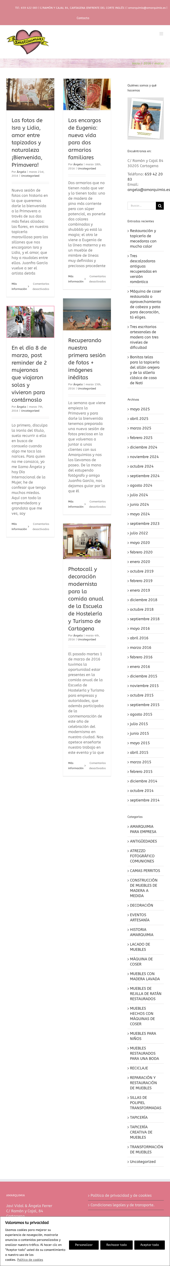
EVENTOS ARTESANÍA (139, 917)
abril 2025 (139, 418)
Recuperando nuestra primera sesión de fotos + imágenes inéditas (87, 328)
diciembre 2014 (143, 781)
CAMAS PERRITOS (145, 870)
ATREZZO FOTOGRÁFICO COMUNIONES (142, 856)
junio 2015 (139, 733)
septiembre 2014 (145, 800)
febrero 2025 (141, 437)
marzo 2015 (140, 762)
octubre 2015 (142, 695)
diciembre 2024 (143, 447)
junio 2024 (139, 504)
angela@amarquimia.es (149, 189)
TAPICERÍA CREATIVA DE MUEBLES (141, 1132)
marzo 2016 (140, 647)
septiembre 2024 (145, 476)
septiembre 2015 (145, 705)
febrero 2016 (141, 657)
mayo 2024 (140, 514)
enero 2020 (140, 561)
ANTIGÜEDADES (143, 841)
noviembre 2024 (144, 457)
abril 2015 (139, 752)
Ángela (21, 171)
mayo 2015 (140, 743)
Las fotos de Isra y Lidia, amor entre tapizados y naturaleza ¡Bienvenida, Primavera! (30, 101)
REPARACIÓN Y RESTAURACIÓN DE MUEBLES (143, 1082)
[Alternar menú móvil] (161, 34)
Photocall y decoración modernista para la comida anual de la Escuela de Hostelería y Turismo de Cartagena (87, 544)
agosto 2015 (141, 714)
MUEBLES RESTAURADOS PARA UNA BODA (144, 1053)
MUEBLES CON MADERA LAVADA (145, 976)
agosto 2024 (141, 485)
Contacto (83, 18)
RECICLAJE (139, 1068)
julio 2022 (139, 533)
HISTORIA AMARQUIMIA (141, 932)
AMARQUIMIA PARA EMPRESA (143, 829)
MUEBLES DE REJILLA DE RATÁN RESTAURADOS (146, 993)
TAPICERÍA (139, 1117)
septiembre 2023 (145, 523)
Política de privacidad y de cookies (121, 1195)
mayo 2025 (140, 409)
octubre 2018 (142, 609)
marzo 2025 (140, 428)
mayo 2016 (140, 628)
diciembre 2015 (143, 676)
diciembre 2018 (143, 600)
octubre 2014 (142, 790)
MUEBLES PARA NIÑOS (143, 1036)
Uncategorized (30, 175)
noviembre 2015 (144, 685)
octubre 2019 (142, 571)
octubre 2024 (142, 466)
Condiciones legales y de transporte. (122, 1205)
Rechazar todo (116, 1245)
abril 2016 (139, 638)
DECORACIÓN (141, 905)
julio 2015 (139, 724)
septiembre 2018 (145, 619)
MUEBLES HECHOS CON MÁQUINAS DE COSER (142, 1016)
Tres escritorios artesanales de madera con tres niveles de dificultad (144, 337)
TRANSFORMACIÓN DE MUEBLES (146, 1149)
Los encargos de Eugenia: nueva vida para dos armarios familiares (87, 108)
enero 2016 (140, 666)
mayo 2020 (140, 542)
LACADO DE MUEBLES (140, 947)
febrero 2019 (141, 581)
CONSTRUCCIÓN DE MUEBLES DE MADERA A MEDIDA (144, 888)
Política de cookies (30, 1260)
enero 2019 (140, 590)
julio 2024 (139, 495)
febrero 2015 (141, 771)
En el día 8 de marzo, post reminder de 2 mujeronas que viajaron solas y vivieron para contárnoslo (30, 325)
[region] (85, 1241)
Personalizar (84, 1245)
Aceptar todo (149, 1245)
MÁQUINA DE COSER (141, 962)
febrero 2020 (141, 552)
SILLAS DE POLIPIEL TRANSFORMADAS (145, 1102)
